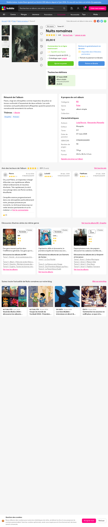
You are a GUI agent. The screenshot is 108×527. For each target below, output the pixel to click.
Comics (13, 14)
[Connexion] (78, 8)
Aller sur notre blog (99, 281)
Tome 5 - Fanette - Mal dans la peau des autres (18, 264)
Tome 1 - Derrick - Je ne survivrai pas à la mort (18, 257)
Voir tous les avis (100, 168)
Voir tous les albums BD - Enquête (94, 223)
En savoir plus (96, 2)
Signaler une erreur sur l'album (72, 159)
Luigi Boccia (81, 122)
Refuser (102, 521)
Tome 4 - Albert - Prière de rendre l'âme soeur (18, 262)
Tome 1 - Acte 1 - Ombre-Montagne (86, 259)
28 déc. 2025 (65, 174)
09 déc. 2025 (100, 174)
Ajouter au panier (60, 63)
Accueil (4, 21)
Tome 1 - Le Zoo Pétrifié (46, 259)
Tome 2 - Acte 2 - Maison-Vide (85, 262)
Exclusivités (61, 15)
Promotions (48, 15)
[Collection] (72, 8)
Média (95, 14)
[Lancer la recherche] (64, 8)
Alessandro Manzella (95, 122)
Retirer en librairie (91, 63)
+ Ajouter (16, 113)
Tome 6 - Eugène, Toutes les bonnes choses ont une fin (18, 267)
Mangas (24, 14)
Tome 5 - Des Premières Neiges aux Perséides (54, 267)
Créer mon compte (97, 8)
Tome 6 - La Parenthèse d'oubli (49, 269)
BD (4, 14)
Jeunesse (35, 14)
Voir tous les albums (10, 269)
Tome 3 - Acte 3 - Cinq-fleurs (84, 264)
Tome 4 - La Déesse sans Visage (50, 264)
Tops (84, 14)
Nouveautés (75, 15)
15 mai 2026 (30, 174)
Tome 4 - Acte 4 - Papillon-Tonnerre (87, 267)
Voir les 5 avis (68, 35)
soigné (64, 58)
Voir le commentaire (20, 210)
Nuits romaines (23, 21)
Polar (14, 21)
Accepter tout (89, 521)
